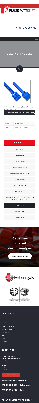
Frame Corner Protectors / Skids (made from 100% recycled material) (19, 198)
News (4, 335)
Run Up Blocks (19, 191)
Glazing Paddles (20, 205)
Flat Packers (19, 150)
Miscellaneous (19, 217)
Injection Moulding (8, 326)
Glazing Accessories (8, 329)
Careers (4, 338)
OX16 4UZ (5, 369)
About (4, 323)
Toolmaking (5, 332)
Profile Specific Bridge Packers (20, 173)
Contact (4, 341)
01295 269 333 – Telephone (16, 385)
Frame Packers (19, 155)
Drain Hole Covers (19, 211)
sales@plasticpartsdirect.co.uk (14, 380)
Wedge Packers (20, 161)
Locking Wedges (19, 179)
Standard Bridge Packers (19, 167)
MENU (7, 6)
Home (4, 320)
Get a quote (28, 18)
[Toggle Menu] (36, 39)
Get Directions (11, 375)
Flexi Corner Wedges (19, 185)
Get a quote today (20, 256)
